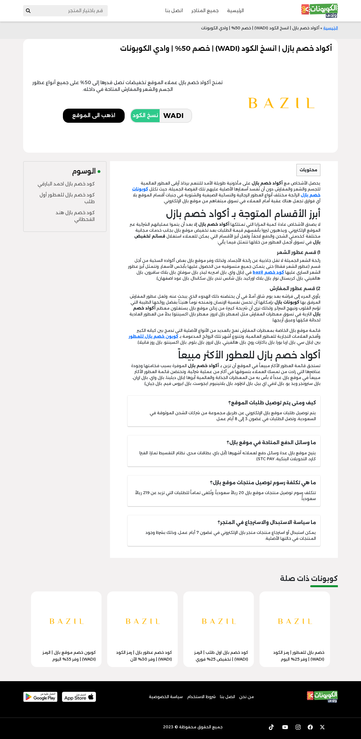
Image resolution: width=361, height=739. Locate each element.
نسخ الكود (145, 115)
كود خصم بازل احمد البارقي (66, 184)
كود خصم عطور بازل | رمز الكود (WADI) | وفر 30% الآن (144, 656)
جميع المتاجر (205, 10)
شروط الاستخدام (201, 696)
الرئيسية (235, 10)
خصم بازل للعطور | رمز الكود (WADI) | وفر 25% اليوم (298, 656)
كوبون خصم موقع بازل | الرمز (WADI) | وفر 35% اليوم (69, 656)
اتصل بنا (174, 10)
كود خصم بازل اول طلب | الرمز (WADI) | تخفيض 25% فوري (221, 656)
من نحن (246, 696)
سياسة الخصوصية (166, 696)
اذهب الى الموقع (93, 115)
